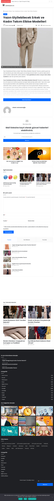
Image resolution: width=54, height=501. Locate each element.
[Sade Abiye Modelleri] (7, 272)
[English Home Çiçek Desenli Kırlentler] (7, 265)
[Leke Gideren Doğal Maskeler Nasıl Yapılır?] (27, 411)
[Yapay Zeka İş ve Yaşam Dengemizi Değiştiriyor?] (44, 411)
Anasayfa (6, 11)
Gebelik (37, 445)
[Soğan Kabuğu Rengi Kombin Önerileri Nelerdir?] (7, 247)
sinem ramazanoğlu (10, 25)
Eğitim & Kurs (5, 384)
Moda (10, 11)
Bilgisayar (9, 445)
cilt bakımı (15, 445)
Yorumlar (44, 239)
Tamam (20, 498)
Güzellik (3, 388)
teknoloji (32, 448)
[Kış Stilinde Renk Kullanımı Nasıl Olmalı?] (39, 332)
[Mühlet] (7, 5)
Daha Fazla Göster (26, 99)
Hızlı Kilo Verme (44, 445)
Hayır (25, 498)
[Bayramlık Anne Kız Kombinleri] (7, 253)
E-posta (5, 220)
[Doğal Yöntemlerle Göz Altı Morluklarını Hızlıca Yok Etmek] (44, 431)
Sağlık (3, 395)
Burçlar (3, 377)
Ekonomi (4, 386)
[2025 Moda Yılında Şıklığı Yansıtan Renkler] (10, 177)
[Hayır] (52, 497)
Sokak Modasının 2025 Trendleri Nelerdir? (25, 183)
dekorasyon (21, 445)
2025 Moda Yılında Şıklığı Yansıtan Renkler (9, 183)
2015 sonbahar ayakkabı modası (23, 443)
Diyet (3, 382)
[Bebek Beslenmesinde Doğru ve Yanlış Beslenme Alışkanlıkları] (44, 421)
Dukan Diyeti (31, 445)
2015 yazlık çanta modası (37, 443)
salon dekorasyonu (19, 448)
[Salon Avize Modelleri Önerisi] (7, 259)
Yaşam (3, 399)
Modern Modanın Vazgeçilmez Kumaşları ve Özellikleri (14, 342)
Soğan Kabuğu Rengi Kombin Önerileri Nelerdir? (24, 245)
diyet (26, 445)
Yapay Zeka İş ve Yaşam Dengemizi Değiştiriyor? (22, 1)
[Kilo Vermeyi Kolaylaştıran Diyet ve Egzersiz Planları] (9, 421)
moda (12, 448)
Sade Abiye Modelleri (17, 270)
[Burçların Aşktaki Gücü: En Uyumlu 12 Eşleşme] (9, 431)
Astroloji (3, 445)
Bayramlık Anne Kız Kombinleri (19, 251)
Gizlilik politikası (4, 475)
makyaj (8, 448)
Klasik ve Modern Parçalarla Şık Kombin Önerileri (43, 183)
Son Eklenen (27, 239)
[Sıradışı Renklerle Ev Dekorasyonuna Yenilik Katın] (27, 431)
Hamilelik (4, 390)
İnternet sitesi (31, 220)
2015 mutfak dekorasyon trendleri (8, 443)
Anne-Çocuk (5, 375)
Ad (4, 214)
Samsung (27, 448)
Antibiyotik (46, 443)
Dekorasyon (4, 379)
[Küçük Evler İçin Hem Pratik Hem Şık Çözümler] (9, 411)
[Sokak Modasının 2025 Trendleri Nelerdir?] (27, 177)
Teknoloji (4, 397)
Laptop (3, 448)
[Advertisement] (27, 287)
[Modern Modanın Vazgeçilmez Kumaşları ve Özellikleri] (14, 332)
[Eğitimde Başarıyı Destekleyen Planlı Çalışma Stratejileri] (27, 421)
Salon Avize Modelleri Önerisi (19, 257)
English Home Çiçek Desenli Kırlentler (21, 263)
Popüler (9, 239)
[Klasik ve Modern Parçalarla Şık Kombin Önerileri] (43, 177)
